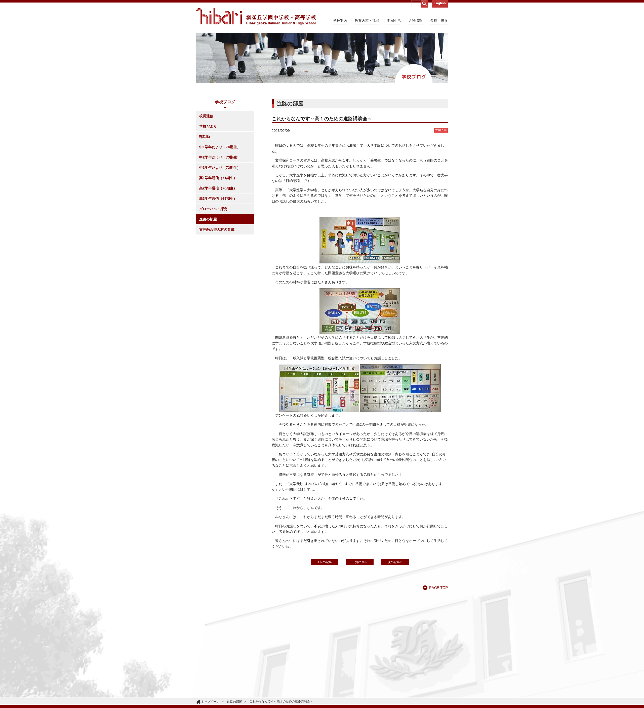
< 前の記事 (324, 562)
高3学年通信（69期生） (218, 198)
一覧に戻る (359, 562)
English (440, 3)
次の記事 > (395, 562)
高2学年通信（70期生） (218, 188)
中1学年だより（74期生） (219, 147)
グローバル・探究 (213, 209)
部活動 (204, 137)
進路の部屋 (208, 219)
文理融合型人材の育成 (216, 229)
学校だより (208, 126)
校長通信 (206, 116)
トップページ (210, 701)
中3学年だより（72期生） (219, 168)
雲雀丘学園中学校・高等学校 (256, 16)
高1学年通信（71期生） (218, 178)
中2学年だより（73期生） (219, 157)
